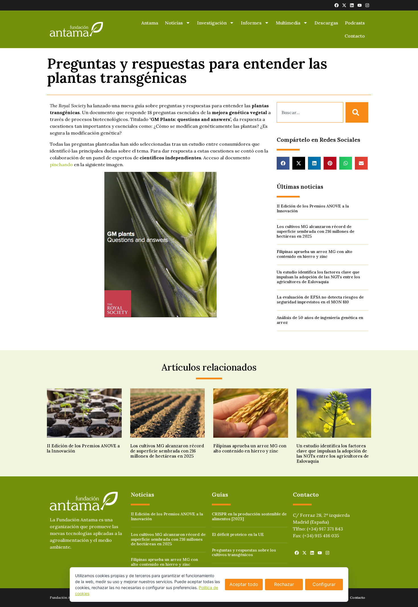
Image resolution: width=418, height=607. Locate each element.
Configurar (324, 584)
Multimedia (288, 23)
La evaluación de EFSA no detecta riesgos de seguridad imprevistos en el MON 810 (320, 299)
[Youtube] (359, 5)
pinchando (61, 164)
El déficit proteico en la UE (238, 534)
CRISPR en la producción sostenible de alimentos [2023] (249, 516)
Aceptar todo (243, 584)
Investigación (212, 23)
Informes (251, 23)
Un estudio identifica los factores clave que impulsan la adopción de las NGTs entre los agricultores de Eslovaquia (318, 276)
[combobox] (310, 112)
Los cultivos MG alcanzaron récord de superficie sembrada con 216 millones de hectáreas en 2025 (315, 231)
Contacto (355, 36)
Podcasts (355, 23)
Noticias (174, 23)
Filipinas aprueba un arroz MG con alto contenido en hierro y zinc (314, 254)
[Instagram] (367, 5)
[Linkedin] (352, 5)
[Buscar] (356, 112)
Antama (149, 23)
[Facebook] (336, 5)
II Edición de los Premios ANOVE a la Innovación (313, 208)
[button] (283, 163)
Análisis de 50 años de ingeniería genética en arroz (320, 320)
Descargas (326, 23)
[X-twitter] (344, 5)
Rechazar (284, 584)
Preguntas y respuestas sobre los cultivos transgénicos (244, 552)
